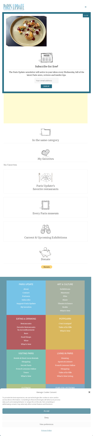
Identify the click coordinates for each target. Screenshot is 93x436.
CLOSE (86, 15)
